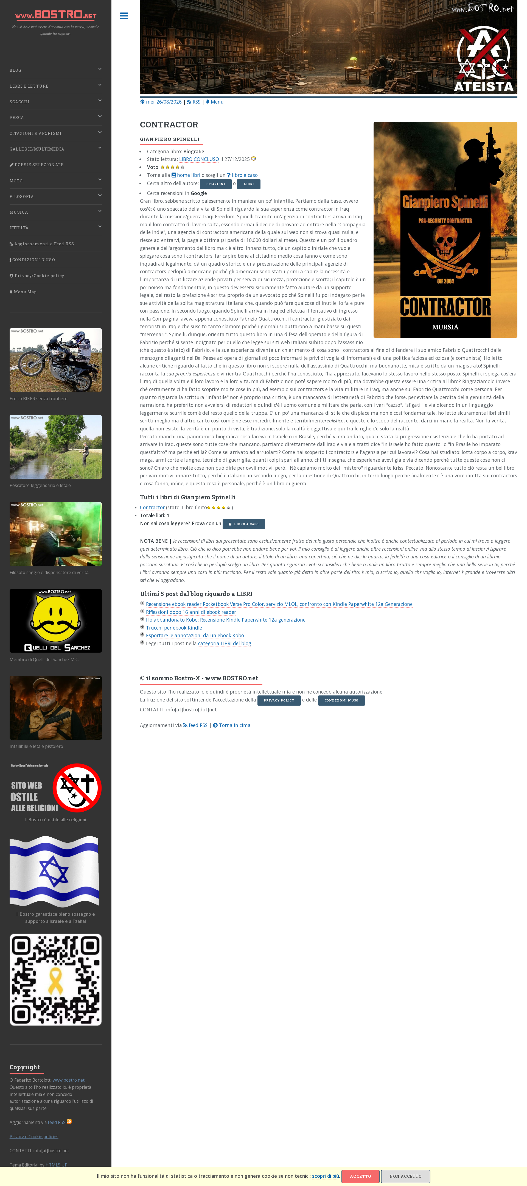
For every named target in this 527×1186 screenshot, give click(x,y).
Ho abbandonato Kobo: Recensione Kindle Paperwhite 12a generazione (225, 619)
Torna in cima (234, 725)
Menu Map (25, 291)
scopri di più (325, 1176)
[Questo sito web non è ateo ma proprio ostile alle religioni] (56, 788)
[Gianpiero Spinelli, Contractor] (441, 232)
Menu (216, 101)
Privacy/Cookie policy (39, 275)
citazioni (215, 184)
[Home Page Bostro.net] (329, 48)
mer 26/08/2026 (163, 101)
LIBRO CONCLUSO (199, 159)
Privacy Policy (279, 700)
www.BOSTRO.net (231, 678)
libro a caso (244, 175)
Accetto (360, 1176)
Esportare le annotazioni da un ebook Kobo (195, 635)
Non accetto (405, 1176)
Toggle (124, 16)
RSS (195, 101)
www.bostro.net (69, 1080)
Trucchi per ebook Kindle (174, 627)
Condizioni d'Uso (341, 700)
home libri (188, 175)
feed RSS (197, 725)
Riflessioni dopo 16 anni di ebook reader (191, 612)
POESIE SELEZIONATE (39, 164)
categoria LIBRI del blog (224, 643)
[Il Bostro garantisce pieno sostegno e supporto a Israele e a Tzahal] (56, 871)
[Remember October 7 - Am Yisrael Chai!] (56, 980)
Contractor (152, 507)
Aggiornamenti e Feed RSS (43, 243)
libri (249, 184)
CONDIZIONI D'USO (33, 259)
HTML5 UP (57, 1165)
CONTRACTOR (169, 124)
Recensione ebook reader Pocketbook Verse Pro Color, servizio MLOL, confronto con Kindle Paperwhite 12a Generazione (279, 604)
